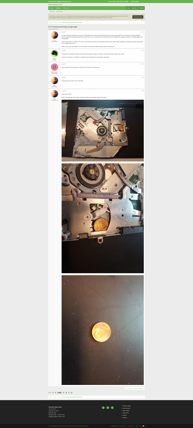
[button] (71, 8)
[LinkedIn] (58, 392)
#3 (143, 64)
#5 (143, 90)
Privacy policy (131, 426)
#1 (143, 32)
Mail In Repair (126, 410)
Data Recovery (126, 408)
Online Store (126, 413)
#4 (143, 77)
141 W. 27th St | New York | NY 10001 (118, 1)
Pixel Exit (86, 426)
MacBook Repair (127, 406)
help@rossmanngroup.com (64, 1)
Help (136, 426)
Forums (58, 8)
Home (51, 8)
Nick (50, 29)
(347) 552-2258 (134, 1)
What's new (66, 8)
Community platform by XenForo (64, 426)
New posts (52, 11)
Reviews (125, 415)
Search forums (59, 11)
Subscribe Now (138, 17)
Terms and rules (123, 426)
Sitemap (125, 417)
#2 (143, 50)
